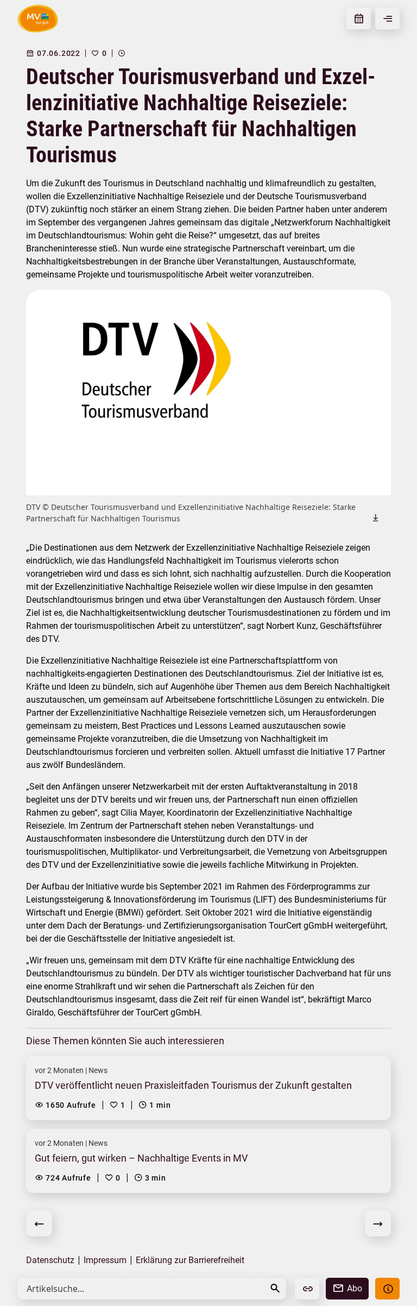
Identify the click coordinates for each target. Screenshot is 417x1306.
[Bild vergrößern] (208, 392)
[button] (275, 1288)
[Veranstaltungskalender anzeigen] (358, 18)
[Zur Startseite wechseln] (37, 18)
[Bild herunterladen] (375, 517)
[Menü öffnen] (387, 18)
